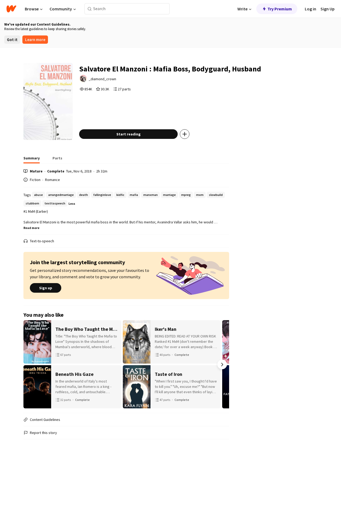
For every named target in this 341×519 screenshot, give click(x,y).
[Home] (11, 9)
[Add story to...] (184, 134)
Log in (310, 8)
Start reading (128, 134)
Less (71, 204)
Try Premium (279, 8)
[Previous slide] (30, 364)
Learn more (35, 39)
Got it (12, 39)
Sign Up (327, 8)
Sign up (45, 287)
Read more (31, 228)
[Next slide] (222, 364)
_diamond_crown (102, 79)
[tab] (31, 159)
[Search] (89, 9)
